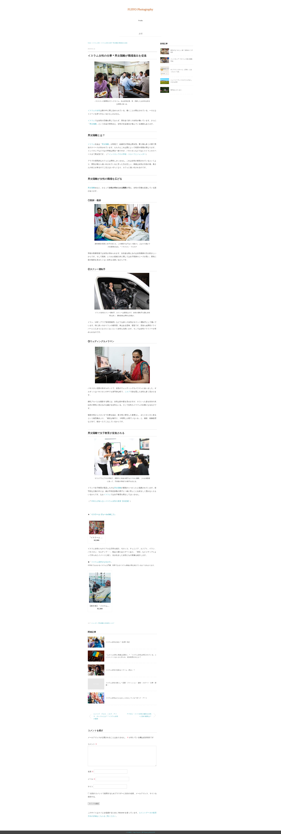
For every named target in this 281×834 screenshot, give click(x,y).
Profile (140, 20)
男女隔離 (93, 124)
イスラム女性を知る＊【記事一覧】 (118, 642)
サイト (90, 786)
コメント (92, 744)
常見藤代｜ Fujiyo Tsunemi (133, 832)
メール (91, 779)
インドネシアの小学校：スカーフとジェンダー (127, 154)
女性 (140, 34)
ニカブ (127, 392)
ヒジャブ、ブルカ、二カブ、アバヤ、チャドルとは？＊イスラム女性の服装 (106, 716)
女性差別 (107, 623)
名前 (91, 772)
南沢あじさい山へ (176, 90)
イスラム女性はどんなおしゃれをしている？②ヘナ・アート (127, 698)
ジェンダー (94, 623)
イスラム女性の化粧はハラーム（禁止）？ (120, 670)
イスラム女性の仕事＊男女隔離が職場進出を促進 (114, 43)
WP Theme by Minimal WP (148, 832)
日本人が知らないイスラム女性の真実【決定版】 (110, 501)
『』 (103, 514)
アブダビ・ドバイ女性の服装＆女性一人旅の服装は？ (139, 715)
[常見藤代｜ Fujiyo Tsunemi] (140, 9)
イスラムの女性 (94, 110)
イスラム (91, 120)
